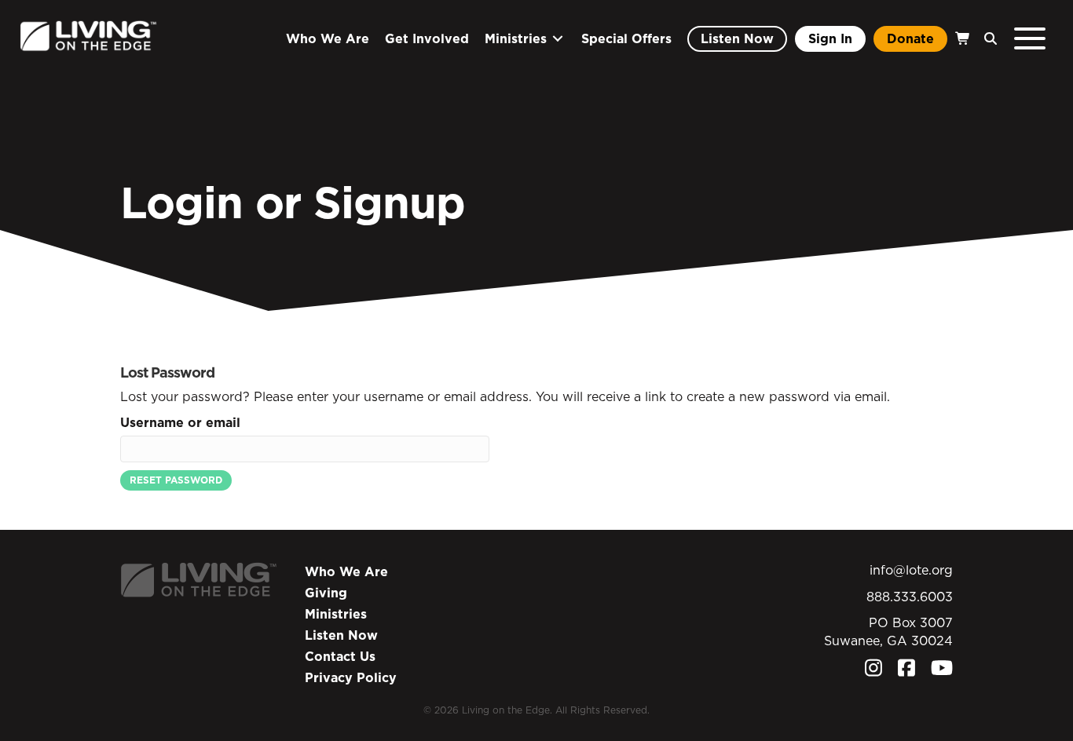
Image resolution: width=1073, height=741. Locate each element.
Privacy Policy (351, 677)
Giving (326, 592)
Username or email (180, 422)
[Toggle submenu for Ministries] (557, 39)
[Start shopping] (961, 39)
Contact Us (340, 656)
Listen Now (341, 635)
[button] (986, 39)
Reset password (176, 480)
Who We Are (346, 571)
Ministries (336, 613)
